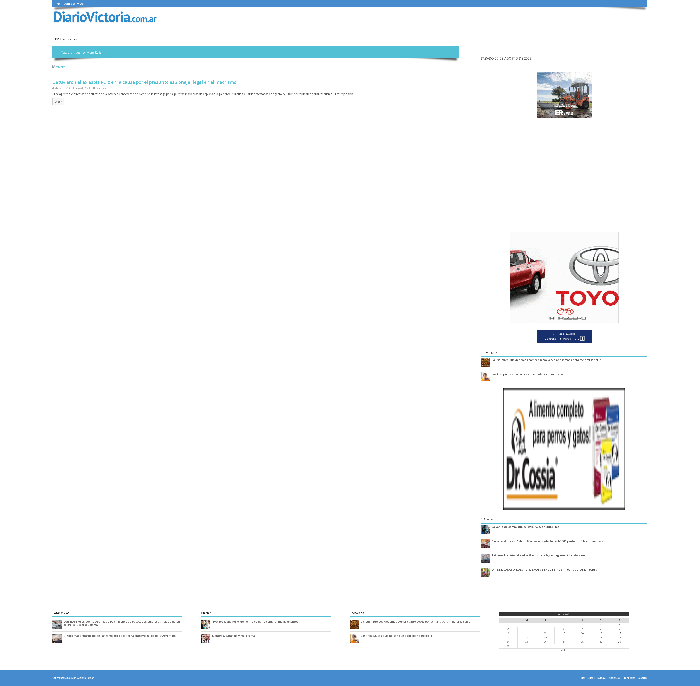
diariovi (59, 88)
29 (601, 641)
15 (601, 633)
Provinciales (629, 677)
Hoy (583, 677)
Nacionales (615, 677)
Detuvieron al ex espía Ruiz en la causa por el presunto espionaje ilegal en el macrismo (144, 82)
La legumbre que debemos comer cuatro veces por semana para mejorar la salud (546, 360)
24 (508, 641)
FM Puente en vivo (69, 4)
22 (601, 637)
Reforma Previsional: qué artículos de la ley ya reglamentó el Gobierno (539, 555)
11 (526, 633)
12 (545, 633)
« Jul (563, 650)
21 (582, 637)
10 (508, 633)
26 (545, 641)
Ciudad (591, 677)
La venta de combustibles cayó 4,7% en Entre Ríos (525, 527)
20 (564, 637)
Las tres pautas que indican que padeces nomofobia (527, 374)
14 (582, 633)
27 (564, 641)
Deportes (643, 677)
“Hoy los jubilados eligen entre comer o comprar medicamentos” (256, 621)
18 (526, 637)
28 (582, 641)
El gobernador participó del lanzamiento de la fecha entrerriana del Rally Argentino (119, 635)
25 (526, 641)
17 (508, 637)
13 (564, 633)
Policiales (101, 88)
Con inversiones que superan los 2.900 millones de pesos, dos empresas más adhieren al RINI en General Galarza (121, 623)
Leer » (58, 101)
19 (545, 637)
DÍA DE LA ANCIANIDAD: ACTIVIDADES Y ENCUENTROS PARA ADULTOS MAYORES (544, 569)
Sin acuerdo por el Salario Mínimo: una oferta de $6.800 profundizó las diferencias (547, 541)
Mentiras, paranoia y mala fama (233, 635)
